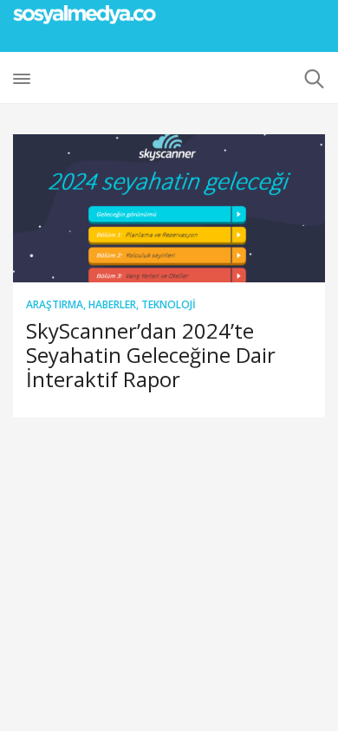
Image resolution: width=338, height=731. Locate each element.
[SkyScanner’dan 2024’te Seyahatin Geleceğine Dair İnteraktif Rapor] (169, 208)
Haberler (112, 304)
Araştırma (54, 304)
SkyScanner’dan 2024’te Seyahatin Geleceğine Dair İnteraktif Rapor (151, 354)
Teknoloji (168, 304)
